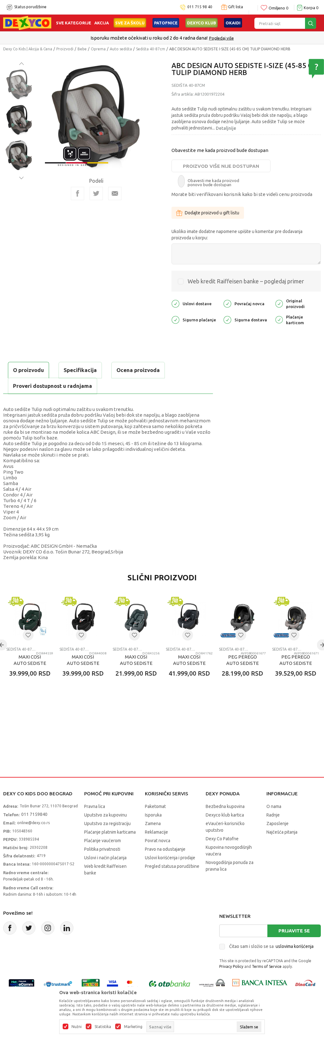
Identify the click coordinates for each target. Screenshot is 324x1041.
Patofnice (166, 23)
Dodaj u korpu (39, 710)
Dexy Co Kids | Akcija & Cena (27, 49)
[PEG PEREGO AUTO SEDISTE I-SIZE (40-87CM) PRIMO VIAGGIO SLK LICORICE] (242, 619)
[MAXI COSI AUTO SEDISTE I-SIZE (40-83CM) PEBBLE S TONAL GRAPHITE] (136, 619)
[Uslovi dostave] (175, 303)
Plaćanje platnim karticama (110, 832)
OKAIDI (233, 23)
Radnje (273, 814)
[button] (28, 635)
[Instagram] (47, 928)
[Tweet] (96, 193)
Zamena (153, 823)
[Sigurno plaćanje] (175, 319)
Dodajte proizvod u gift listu (212, 212)
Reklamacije (156, 832)
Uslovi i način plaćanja (105, 857)
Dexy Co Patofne (222, 838)
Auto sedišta (121, 49)
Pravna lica (94, 806)
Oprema (98, 49)
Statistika (103, 1027)
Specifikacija (80, 370)
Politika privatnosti (102, 849)
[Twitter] (28, 928)
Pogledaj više (221, 38)
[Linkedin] (66, 928)
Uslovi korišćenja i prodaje (170, 857)
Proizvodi (64, 49)
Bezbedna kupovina (225, 806)
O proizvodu (28, 370)
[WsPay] (212, 984)
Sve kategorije (73, 23)
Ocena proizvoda (138, 370)
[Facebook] (77, 193)
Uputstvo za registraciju (107, 823)
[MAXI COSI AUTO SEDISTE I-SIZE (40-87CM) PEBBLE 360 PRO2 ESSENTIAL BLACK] (189, 619)
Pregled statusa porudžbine (172, 866)
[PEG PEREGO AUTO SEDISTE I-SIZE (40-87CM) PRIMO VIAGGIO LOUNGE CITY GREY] (295, 619)
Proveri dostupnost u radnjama (52, 386)
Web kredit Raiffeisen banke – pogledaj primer (246, 281)
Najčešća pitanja (281, 832)
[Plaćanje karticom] (279, 319)
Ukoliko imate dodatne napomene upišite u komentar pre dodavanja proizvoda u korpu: (236, 234)
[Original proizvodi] (279, 303)
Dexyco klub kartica (225, 814)
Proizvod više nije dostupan (221, 166)
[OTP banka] (169, 984)
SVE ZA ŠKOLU (130, 23)
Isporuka (153, 814)
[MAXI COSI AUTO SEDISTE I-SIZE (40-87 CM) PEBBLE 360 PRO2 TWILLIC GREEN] (30, 619)
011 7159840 (34, 814)
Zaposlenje (277, 823)
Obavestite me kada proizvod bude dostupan (219, 150)
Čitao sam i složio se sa (271, 946)
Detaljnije (226, 128)
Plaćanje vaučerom (102, 840)
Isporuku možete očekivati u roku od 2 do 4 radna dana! (149, 38)
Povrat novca (157, 840)
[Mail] (115, 193)
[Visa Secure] (112, 984)
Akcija (101, 23)
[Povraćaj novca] (227, 303)
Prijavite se (294, 930)
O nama (273, 806)
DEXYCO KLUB (201, 23)
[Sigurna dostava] (227, 319)
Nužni (77, 1027)
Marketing (133, 1027)
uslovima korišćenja (295, 946)
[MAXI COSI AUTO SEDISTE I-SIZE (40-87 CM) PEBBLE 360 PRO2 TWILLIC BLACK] (83, 619)
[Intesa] (259, 984)
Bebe (82, 49)
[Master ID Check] (132, 984)
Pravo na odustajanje (165, 849)
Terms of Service (267, 966)
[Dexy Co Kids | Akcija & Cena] (27, 22)
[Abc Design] (76, 155)
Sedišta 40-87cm (150, 49)
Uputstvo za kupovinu (105, 814)
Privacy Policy (231, 966)
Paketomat (155, 806)
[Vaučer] (91, 984)
